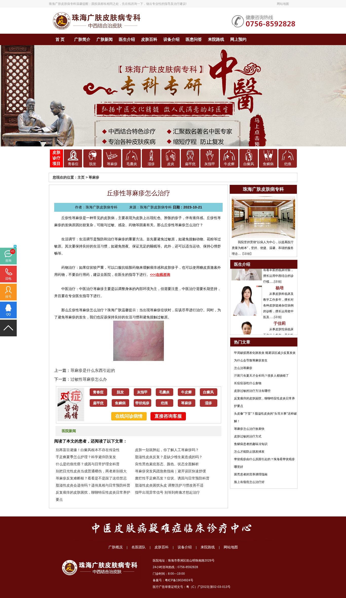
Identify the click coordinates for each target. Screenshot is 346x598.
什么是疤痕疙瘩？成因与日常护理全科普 (88, 464)
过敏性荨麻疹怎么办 (88, 379)
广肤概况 (115, 547)
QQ (8, 314)
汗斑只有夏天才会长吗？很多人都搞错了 (261, 375)
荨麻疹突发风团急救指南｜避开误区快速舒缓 (170, 471)
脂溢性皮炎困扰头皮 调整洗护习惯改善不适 (169, 485)
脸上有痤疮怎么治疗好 (249, 482)
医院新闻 (69, 431)
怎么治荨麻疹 (243, 368)
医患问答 (194, 39)
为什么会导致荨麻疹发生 (250, 360)
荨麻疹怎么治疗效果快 (249, 429)
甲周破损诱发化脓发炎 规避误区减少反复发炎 (265, 353)
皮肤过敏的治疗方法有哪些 (252, 391)
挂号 (8, 296)
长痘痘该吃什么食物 (247, 383)
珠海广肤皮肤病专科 (62, 4)
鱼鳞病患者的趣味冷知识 (250, 444)
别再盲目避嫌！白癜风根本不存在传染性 (88, 450)
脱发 (92, 164)
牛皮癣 (229, 164)
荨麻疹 (112, 164)
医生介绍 (127, 39)
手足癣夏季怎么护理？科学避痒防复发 (86, 457)
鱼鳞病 (268, 164)
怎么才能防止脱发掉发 (249, 451)
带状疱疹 (142, 403)
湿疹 (151, 164)
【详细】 (247, 254)
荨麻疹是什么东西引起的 (92, 370)
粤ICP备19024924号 (179, 580)
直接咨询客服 (168, 416)
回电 (8, 278)
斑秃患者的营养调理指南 (250, 474)
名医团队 (138, 547)
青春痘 (73, 164)
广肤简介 (82, 39)
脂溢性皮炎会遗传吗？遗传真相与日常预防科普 (93, 485)
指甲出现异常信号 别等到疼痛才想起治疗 (167, 492)
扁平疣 (190, 164)
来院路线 (216, 39)
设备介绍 (171, 39)
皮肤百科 (149, 39)
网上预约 (238, 39)
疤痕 (287, 164)
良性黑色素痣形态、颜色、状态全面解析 (167, 464)
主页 (81, 177)
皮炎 (170, 164)
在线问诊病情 (129, 416)
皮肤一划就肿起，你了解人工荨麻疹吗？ (167, 450)
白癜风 (248, 164)
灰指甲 (209, 164)
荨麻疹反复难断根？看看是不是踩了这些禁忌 (91, 478)
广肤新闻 (105, 39)
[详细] (277, 273)
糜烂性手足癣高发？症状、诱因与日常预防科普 (172, 478)
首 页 (60, 39)
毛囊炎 (131, 164)
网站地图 (283, 4)
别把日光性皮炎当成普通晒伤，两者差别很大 (91, 471)
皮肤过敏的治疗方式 (247, 436)
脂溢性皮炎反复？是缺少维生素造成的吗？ (168, 457)
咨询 (8, 260)
